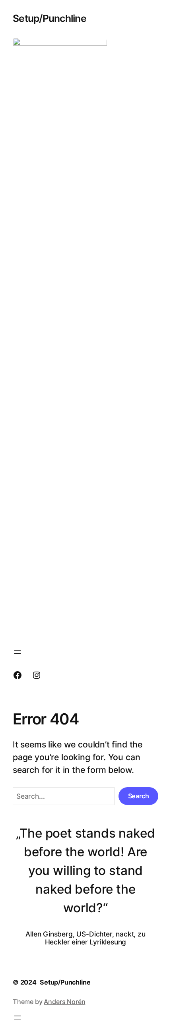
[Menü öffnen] (17, 652)
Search (138, 796)
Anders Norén (64, 1002)
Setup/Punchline (49, 18)
